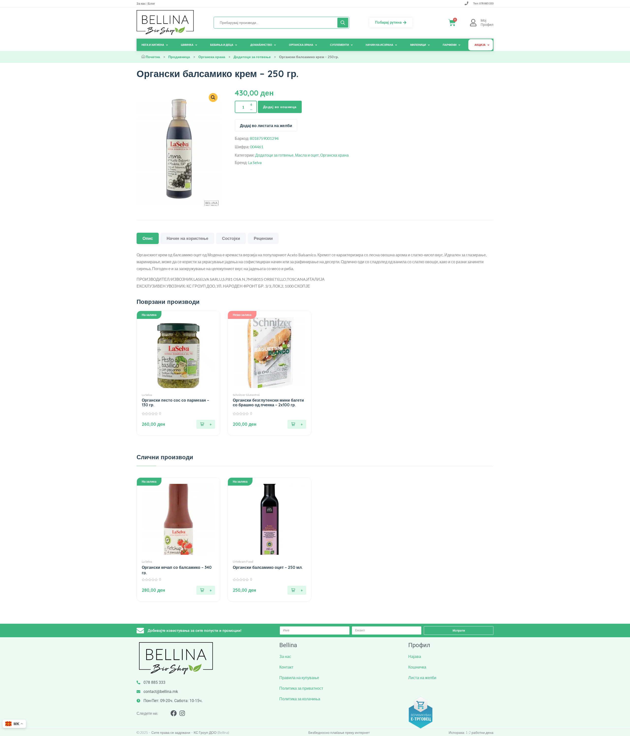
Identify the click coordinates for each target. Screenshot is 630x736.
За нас (141, 3)
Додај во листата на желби (266, 125)
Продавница (179, 57)
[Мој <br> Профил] (473, 22)
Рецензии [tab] (263, 238)
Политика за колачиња (299, 698)
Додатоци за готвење (252, 57)
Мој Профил (487, 22)
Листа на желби (422, 677)
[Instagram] (182, 713)
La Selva (255, 162)
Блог (151, 3)
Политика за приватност (301, 688)
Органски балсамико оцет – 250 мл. (268, 567)
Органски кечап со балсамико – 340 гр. (177, 570)
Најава (414, 656)
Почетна (153, 57)
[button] (205, 424)
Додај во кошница (280, 107)
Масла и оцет (307, 155)
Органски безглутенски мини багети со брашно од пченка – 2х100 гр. (268, 402)
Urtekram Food (243, 561)
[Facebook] (173, 713)
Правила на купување (299, 677)
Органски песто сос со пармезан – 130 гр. (175, 402)
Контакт (286, 667)
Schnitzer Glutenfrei (246, 395)
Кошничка (417, 667)
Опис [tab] (147, 238)
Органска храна (211, 57)
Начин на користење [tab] (187, 238)
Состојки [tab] (231, 238)
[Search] (342, 23)
